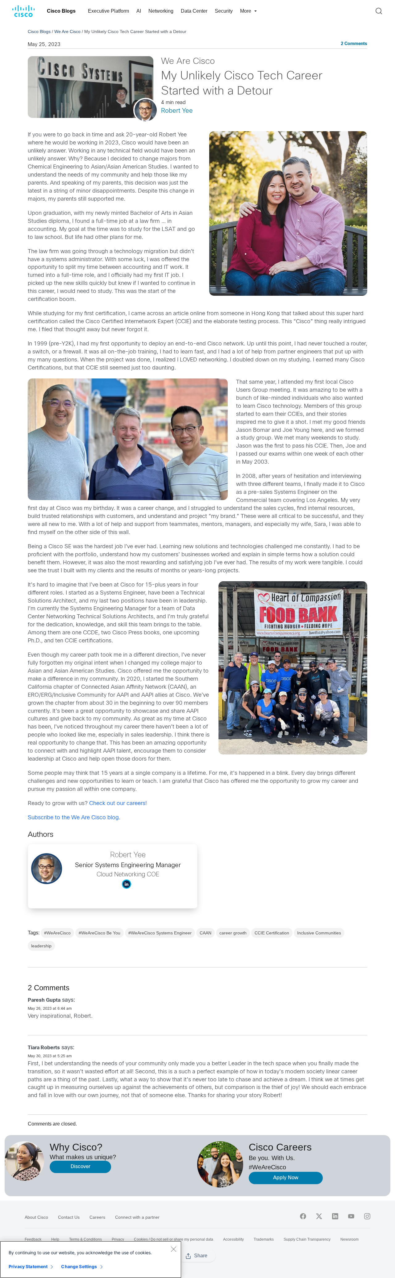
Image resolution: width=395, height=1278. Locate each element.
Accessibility (233, 1239)
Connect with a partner (137, 1217)
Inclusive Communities (319, 932)
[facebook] (303, 1216)
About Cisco (36, 1217)
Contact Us (69, 1217)
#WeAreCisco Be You (99, 932)
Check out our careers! (118, 803)
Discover (80, 1166)
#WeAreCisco (57, 932)
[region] (90, 1259)
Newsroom (349, 1239)
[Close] (173, 1249)
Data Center (194, 11)
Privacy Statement (28, 1266)
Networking (160, 11)
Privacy (118, 1239)
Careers (97, 1217)
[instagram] (367, 1216)
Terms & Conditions (85, 1239)
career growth (233, 932)
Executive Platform (108, 11)
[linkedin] (335, 1216)
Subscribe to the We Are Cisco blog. (74, 818)
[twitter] (319, 1216)
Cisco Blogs (61, 11)
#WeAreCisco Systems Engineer (160, 932)
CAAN (205, 932)
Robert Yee (177, 111)
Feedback (33, 1239)
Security (224, 11)
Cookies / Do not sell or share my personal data (173, 1239)
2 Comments (354, 44)
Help (55, 1239)
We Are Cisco (67, 31)
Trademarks (264, 1239)
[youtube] (351, 1216)
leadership (41, 945)
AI (138, 11)
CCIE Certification (272, 932)
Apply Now (285, 1178)
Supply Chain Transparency (307, 1239)
